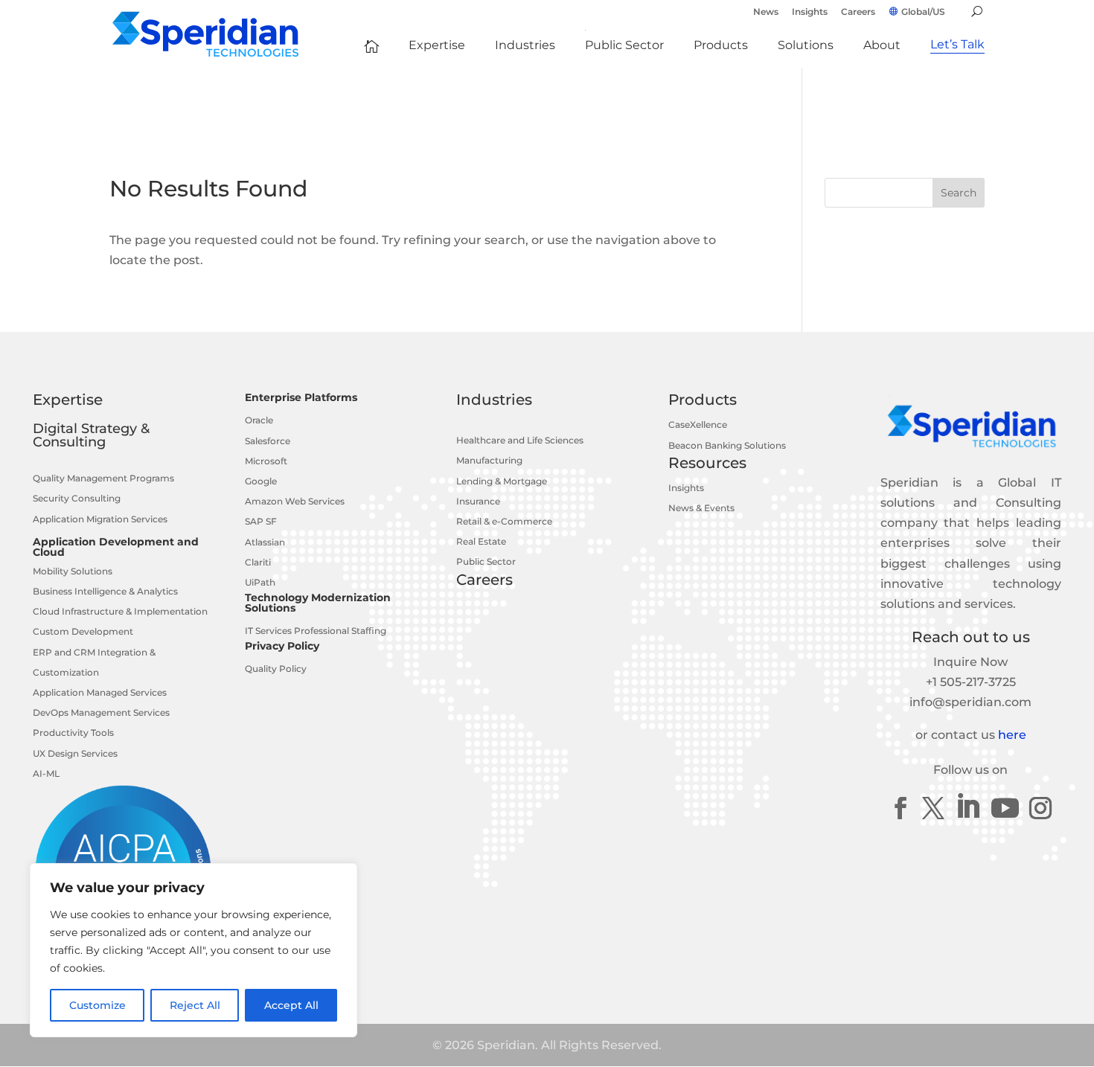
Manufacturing (489, 460)
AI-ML (46, 773)
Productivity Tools (73, 732)
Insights (810, 12)
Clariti (258, 562)
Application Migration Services (100, 519)
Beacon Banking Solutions (727, 445)
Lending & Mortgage (501, 481)
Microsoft (266, 461)
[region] (193, 950)
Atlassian (265, 542)
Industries (494, 399)
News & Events (701, 507)
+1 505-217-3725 (971, 682)
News (765, 12)
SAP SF (261, 521)
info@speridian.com (970, 702)
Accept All (291, 1005)
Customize (97, 1005)
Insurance (478, 501)
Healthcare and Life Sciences (519, 440)
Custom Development (83, 631)
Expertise (68, 399)
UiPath (260, 582)
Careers (858, 12)
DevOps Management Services (101, 712)
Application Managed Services (100, 692)
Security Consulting (77, 498)
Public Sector (486, 561)
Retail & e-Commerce (504, 521)
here (1012, 735)
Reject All (195, 1005)
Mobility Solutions (72, 571)
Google (261, 481)
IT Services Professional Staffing (315, 630)
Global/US (923, 12)
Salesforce (267, 440)
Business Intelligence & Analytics (105, 591)
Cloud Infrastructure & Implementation (120, 611)
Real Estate (481, 541)
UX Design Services (75, 753)
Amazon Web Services (295, 501)
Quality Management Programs (103, 478)
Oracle (259, 420)
